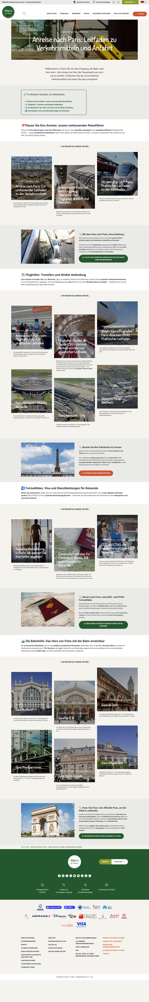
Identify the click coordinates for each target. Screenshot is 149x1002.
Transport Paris (28, 967)
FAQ (77, 950)
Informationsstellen (57, 941)
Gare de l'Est (66, 718)
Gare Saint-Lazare (70, 776)
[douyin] (82, 875)
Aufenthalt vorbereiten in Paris (38, 847)
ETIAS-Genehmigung (115, 615)
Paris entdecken (27, 938)
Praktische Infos (55, 948)
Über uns (52, 938)
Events (24, 945)
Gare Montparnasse (28, 767)
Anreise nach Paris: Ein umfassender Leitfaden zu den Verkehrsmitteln (31, 190)
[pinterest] (74, 875)
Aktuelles (52, 945)
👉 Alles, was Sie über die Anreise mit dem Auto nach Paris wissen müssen (103, 258)
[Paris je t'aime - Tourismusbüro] (8, 12)
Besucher (118, 862)
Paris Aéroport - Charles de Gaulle (31, 405)
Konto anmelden (82, 947)
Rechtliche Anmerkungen (86, 938)
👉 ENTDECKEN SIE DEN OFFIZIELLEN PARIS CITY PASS (101, 836)
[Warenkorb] (113, 2)
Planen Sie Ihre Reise (29, 948)
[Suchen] (24, 13)
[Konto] (118, 2)
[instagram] (63, 875)
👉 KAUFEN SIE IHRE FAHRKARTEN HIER (96, 473)
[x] (89, 875)
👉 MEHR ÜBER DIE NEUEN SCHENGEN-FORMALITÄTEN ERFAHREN (103, 625)
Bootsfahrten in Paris (30, 951)
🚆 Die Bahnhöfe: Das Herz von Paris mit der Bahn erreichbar (49, 108)
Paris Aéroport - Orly (71, 415)
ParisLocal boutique (103, 2)
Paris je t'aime (25, 847)
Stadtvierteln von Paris (31, 964)
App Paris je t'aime (83, 2)
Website (105, 862)
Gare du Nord (24, 709)
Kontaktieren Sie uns (57, 951)
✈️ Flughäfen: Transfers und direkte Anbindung (44, 105)
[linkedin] (67, 875)
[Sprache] (144, 2)
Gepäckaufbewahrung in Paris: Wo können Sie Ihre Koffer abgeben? (31, 553)
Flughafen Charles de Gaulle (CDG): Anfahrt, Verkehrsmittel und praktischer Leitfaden (72, 346)
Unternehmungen (28, 941)
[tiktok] (70, 875)
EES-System (122, 606)
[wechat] (78, 875)
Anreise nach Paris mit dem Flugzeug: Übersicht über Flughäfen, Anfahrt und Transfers (73, 195)
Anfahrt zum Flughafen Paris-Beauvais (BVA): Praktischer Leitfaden (116, 335)
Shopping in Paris (28, 960)
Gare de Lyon (109, 705)
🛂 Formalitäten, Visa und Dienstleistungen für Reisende (47, 111)
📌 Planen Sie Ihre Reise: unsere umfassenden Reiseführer (48, 101)
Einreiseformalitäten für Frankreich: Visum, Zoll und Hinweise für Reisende (74, 559)
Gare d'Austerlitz (112, 762)
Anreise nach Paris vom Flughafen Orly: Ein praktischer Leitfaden (31, 339)
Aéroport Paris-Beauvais (111, 400)
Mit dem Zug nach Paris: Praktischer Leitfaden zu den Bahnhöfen (117, 185)
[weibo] (86, 875)
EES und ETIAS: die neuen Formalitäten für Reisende (116, 548)
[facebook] (59, 875)
